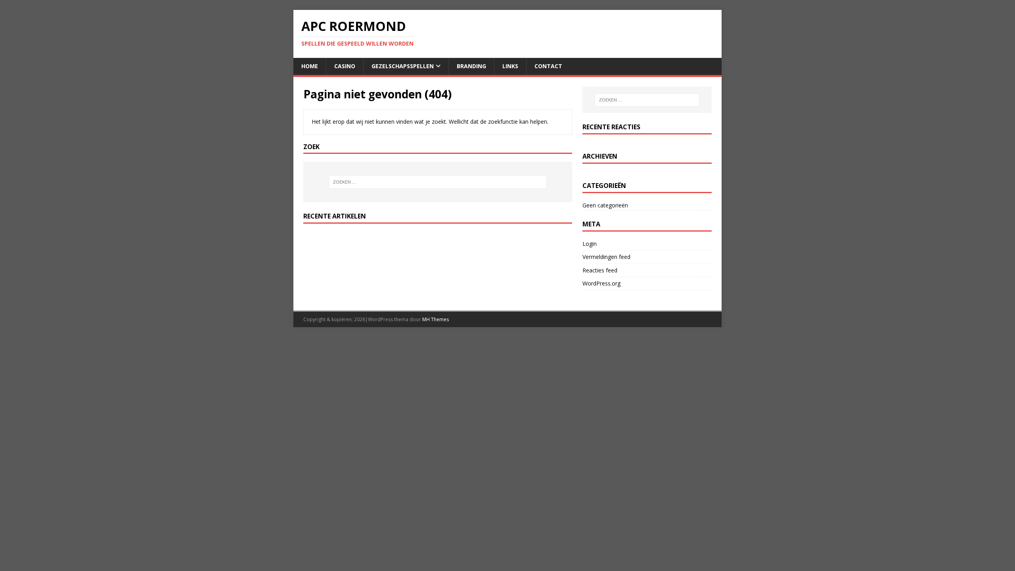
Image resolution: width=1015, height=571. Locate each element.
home (309, 66)
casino (344, 66)
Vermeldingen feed (606, 257)
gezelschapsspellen (403, 66)
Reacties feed (599, 270)
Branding (471, 66)
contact (548, 66)
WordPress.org (601, 283)
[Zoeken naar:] (438, 182)
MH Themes (435, 319)
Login (589, 243)
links (510, 66)
